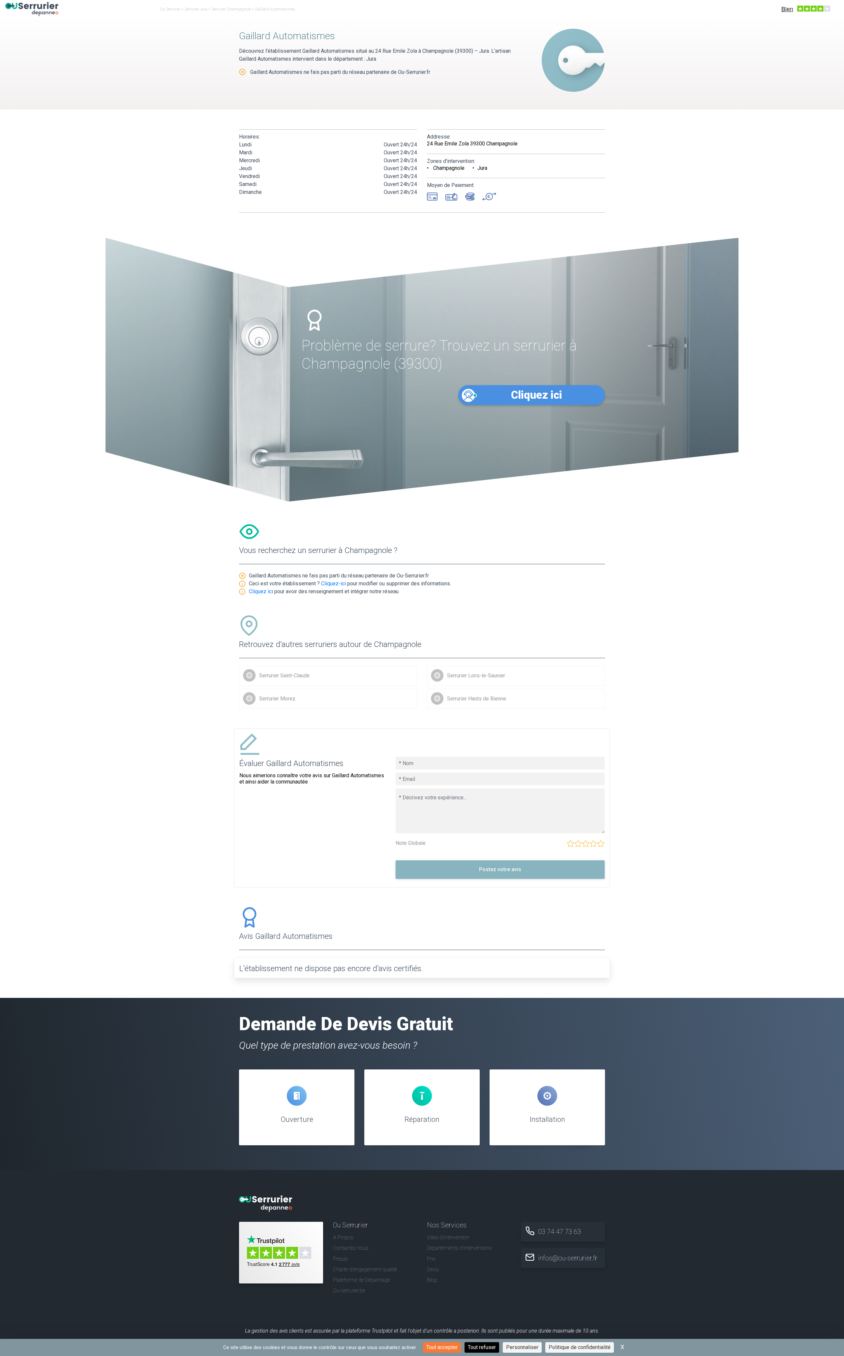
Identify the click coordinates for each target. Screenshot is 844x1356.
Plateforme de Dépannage (361, 1280)
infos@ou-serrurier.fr (567, 1258)
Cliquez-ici (333, 583)
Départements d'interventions (459, 1248)
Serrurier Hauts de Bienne (476, 698)
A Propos (343, 1237)
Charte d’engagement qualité (365, 1269)
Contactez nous (350, 1248)
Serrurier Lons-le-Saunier (476, 675)
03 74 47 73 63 (559, 1232)
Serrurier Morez (277, 698)
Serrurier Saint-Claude (284, 675)
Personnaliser (522, 1347)
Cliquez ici (536, 394)
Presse (340, 1259)
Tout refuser (482, 1347)
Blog (432, 1280)
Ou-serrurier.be (349, 1290)
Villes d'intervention (448, 1237)
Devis (433, 1269)
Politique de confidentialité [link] (580, 1347)
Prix (431, 1259)
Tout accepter (442, 1347)
